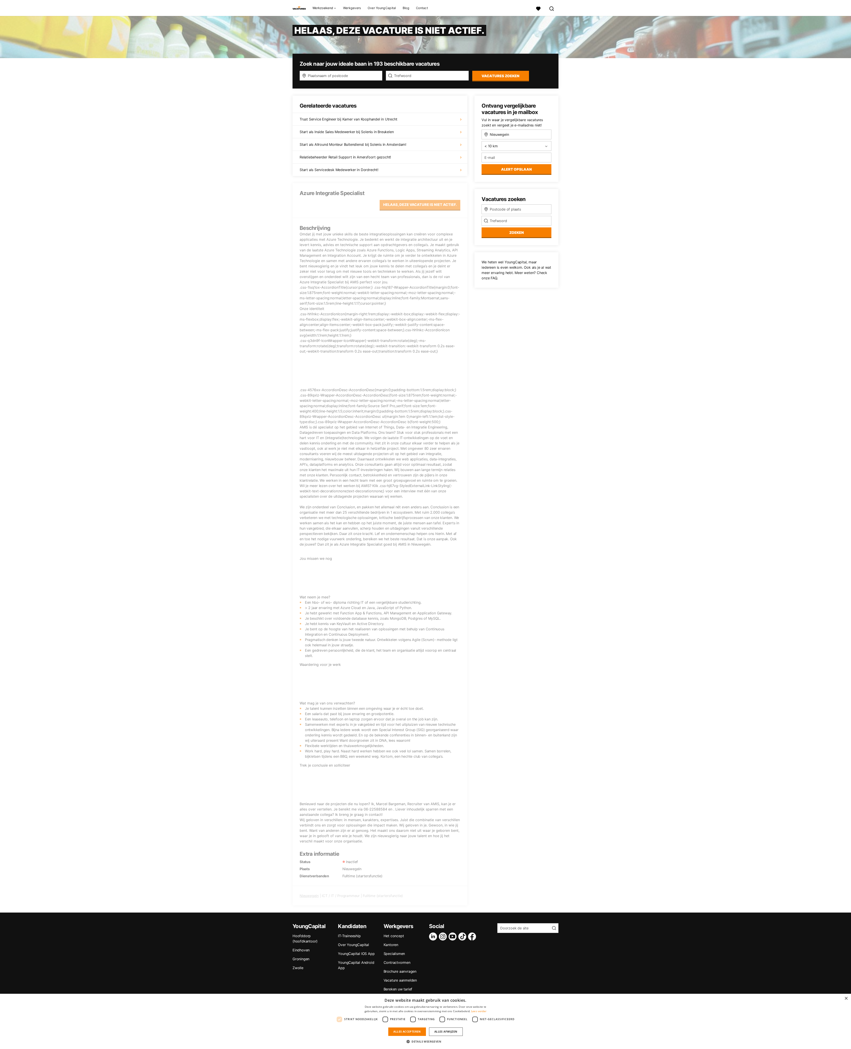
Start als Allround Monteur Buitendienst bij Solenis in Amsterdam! (353, 144)
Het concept (394, 936)
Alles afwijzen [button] (445, 1031)
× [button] (846, 998)
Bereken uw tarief (398, 989)
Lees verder (478, 1011)
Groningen (301, 959)
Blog (406, 8)
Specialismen (394, 953)
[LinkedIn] (434, 937)
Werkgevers (352, 8)
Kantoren (391, 945)
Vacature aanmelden (400, 980)
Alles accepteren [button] (407, 1031)
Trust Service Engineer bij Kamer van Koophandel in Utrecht (348, 119)
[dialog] (425, 1021)
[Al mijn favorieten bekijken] (538, 8)
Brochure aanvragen (400, 971)
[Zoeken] (551, 8)
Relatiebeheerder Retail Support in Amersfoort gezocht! (345, 157)
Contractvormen (397, 962)
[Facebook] (473, 937)
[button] (425, 1041)
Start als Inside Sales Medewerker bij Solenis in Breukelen (347, 132)
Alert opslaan (516, 169)
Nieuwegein (309, 895)
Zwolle (298, 968)
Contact (422, 8)
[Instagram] (444, 937)
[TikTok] (463, 937)
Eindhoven (301, 950)
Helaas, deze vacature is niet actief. (420, 204)
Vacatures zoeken (500, 76)
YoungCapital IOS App (356, 953)
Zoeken (516, 232)
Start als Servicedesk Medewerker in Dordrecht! (339, 170)
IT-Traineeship (349, 936)
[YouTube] (453, 937)
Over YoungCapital (382, 8)
